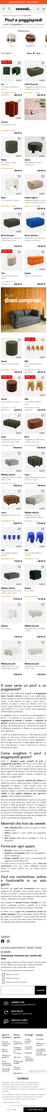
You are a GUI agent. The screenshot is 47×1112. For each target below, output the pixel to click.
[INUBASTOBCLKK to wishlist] (19, 138)
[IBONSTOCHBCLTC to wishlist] (42, 415)
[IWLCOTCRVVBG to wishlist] (42, 491)
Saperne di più (23, 31)
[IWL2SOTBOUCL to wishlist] (42, 604)
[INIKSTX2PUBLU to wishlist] (42, 529)
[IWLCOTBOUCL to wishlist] (19, 642)
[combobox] (40, 53)
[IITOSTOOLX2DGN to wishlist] (19, 63)
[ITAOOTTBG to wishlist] (19, 252)
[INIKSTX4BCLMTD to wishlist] (42, 340)
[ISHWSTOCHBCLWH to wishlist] (19, 604)
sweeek (5, 15)
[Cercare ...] (9, 9)
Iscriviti (40, 990)
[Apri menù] (4, 8)
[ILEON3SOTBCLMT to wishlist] (19, 491)
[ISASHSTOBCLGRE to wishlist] (42, 567)
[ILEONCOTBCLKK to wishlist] (19, 415)
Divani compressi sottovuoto (29, 1059)
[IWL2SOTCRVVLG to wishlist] (19, 453)
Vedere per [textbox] (41, 53)
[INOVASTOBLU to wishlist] (42, 214)
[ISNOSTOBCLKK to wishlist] (19, 340)
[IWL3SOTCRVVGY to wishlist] (19, 567)
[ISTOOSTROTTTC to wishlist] (19, 378)
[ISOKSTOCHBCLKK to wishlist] (42, 63)
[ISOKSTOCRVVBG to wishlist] (42, 176)
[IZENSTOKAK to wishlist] (42, 138)
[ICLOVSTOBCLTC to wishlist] (19, 100)
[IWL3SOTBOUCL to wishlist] (42, 642)
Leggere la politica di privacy (11, 1102)
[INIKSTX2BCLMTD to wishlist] (42, 378)
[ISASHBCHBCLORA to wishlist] (42, 252)
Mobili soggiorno (13, 15)
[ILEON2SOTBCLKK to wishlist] (42, 453)
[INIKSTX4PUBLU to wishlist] (19, 529)
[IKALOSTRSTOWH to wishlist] (19, 176)
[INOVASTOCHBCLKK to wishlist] (19, 214)
